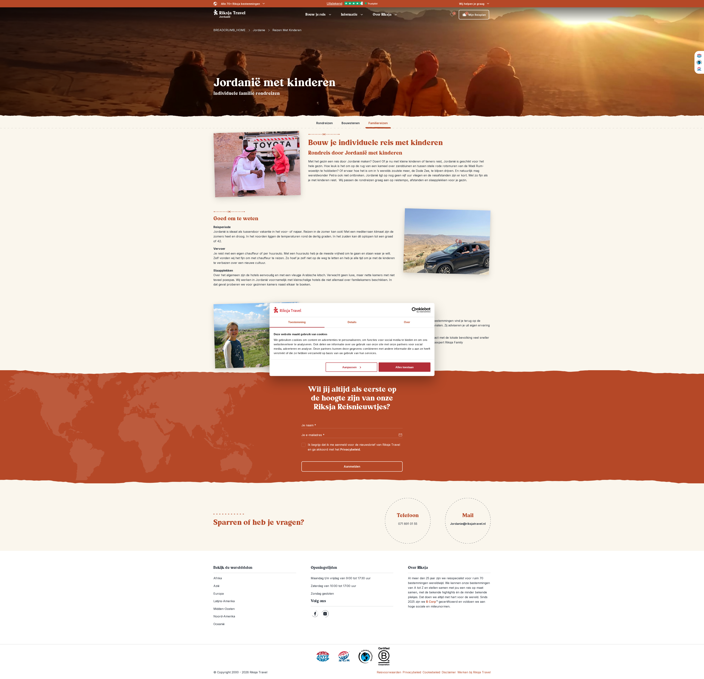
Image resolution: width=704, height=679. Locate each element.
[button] (318, 14)
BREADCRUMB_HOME (229, 30)
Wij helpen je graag (471, 3)
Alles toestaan (404, 367)
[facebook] (315, 613)
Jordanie (259, 30)
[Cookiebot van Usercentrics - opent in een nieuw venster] (414, 310)
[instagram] (325, 613)
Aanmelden (352, 466)
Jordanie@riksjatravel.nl (468, 524)
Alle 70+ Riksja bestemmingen (240, 3)
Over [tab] (407, 322)
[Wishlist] (452, 14)
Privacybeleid (350, 449)
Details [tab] (352, 322)
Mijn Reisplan (476, 14)
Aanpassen (349, 367)
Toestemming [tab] (297, 322)
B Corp (432, 601)
